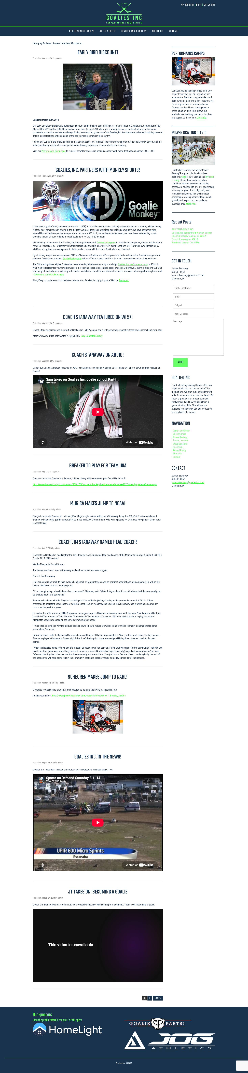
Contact (176, 457)
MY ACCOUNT (187, 5)
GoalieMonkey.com (72, 258)
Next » (158, 998)
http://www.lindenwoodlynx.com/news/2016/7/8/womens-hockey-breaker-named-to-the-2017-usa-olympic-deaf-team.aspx (95, 484)
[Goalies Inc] (124, 13)
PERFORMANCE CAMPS (81, 31)
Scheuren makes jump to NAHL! (98, 677)
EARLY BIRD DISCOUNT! (98, 52)
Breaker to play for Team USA (98, 466)
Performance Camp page (54, 151)
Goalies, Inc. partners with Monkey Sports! (98, 170)
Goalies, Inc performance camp (133, 264)
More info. (201, 117)
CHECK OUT (209, 5)
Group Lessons (179, 443)
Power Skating (179, 437)
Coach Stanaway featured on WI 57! (98, 317)
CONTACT (174, 31)
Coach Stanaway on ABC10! (98, 355)
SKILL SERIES (107, 31)
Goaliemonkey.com (106, 242)
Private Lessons (180, 440)
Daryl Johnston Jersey (91, 335)
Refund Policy (179, 450)
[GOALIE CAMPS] (193, 71)
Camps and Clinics (181, 430)
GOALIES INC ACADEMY (133, 31)
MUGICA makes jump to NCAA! (98, 503)
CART (198, 5)
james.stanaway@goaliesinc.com (188, 482)
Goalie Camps (179, 434)
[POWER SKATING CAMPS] (193, 150)
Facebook (124, 280)
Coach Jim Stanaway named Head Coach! (98, 542)
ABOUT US (157, 31)
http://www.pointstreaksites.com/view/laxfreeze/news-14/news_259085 (89, 695)
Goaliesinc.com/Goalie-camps (49, 274)
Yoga (183, 176)
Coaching (177, 447)
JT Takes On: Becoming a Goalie (97, 892)
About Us (177, 453)
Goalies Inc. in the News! (97, 757)
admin (59, 58)
